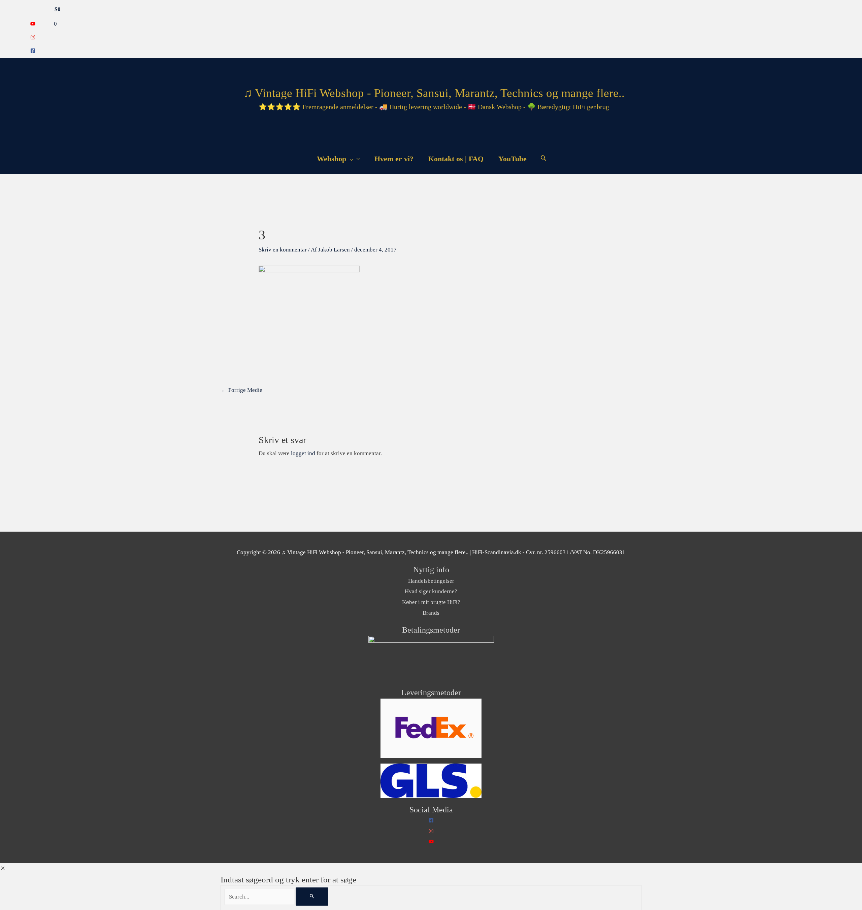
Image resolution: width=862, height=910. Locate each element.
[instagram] (32, 38)
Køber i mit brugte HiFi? (431, 602)
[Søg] (312, 896)
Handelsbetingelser (431, 581)
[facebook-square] (32, 51)
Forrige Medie (241, 390)
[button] (543, 159)
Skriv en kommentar (283, 249)
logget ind (303, 453)
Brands (431, 613)
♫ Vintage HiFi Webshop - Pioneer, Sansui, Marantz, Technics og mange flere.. (434, 93)
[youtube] (32, 24)
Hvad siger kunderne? (431, 591)
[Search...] (260, 897)
